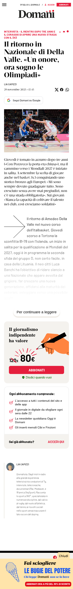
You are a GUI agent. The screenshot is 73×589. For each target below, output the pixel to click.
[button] (56, 89)
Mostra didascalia (36, 130)
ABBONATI (37, 370)
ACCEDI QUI (56, 442)
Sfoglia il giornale (30, 4)
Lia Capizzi (10, 84)
